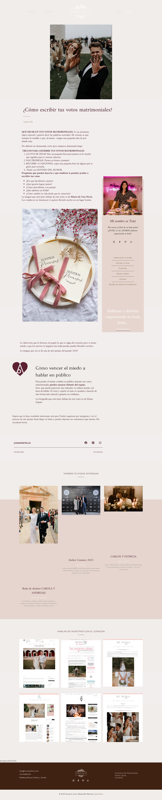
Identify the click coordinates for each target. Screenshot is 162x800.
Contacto (31, 11)
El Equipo (48, 11)
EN (126, 11)
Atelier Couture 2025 (81, 560)
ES (130, 11)
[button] (85, 442)
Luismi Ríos (98, 794)
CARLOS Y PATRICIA (123, 556)
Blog (119, 11)
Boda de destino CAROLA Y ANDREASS (38, 590)
